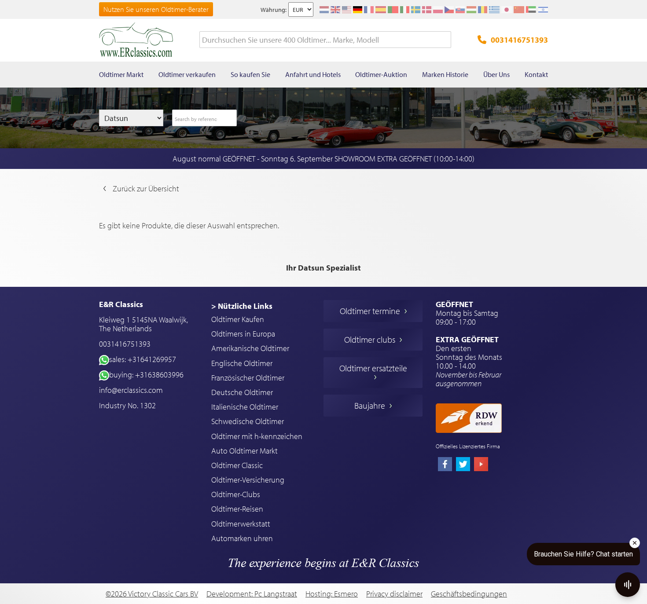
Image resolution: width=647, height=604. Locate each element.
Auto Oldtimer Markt (244, 451)
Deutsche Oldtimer (242, 392)
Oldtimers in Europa (243, 334)
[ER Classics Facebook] (445, 465)
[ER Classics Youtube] (481, 465)
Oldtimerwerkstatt (240, 524)
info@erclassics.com (131, 390)
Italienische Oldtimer (244, 407)
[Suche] (444, 40)
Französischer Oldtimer (247, 378)
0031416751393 (519, 40)
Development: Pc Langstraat (251, 594)
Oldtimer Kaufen (237, 319)
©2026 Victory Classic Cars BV (152, 594)
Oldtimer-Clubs (235, 494)
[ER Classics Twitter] (463, 465)
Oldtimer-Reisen (237, 509)
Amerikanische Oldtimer (250, 348)
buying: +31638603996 (146, 375)
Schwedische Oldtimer (247, 421)
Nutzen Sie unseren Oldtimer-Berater (156, 9)
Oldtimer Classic (237, 465)
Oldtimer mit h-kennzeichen (256, 436)
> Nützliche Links (241, 306)
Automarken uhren (242, 538)
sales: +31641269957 (142, 359)
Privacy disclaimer (394, 593)
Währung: (274, 10)
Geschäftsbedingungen (469, 593)
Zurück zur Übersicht (146, 188)
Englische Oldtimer (241, 363)
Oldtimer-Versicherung (247, 480)
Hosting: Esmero (331, 594)
